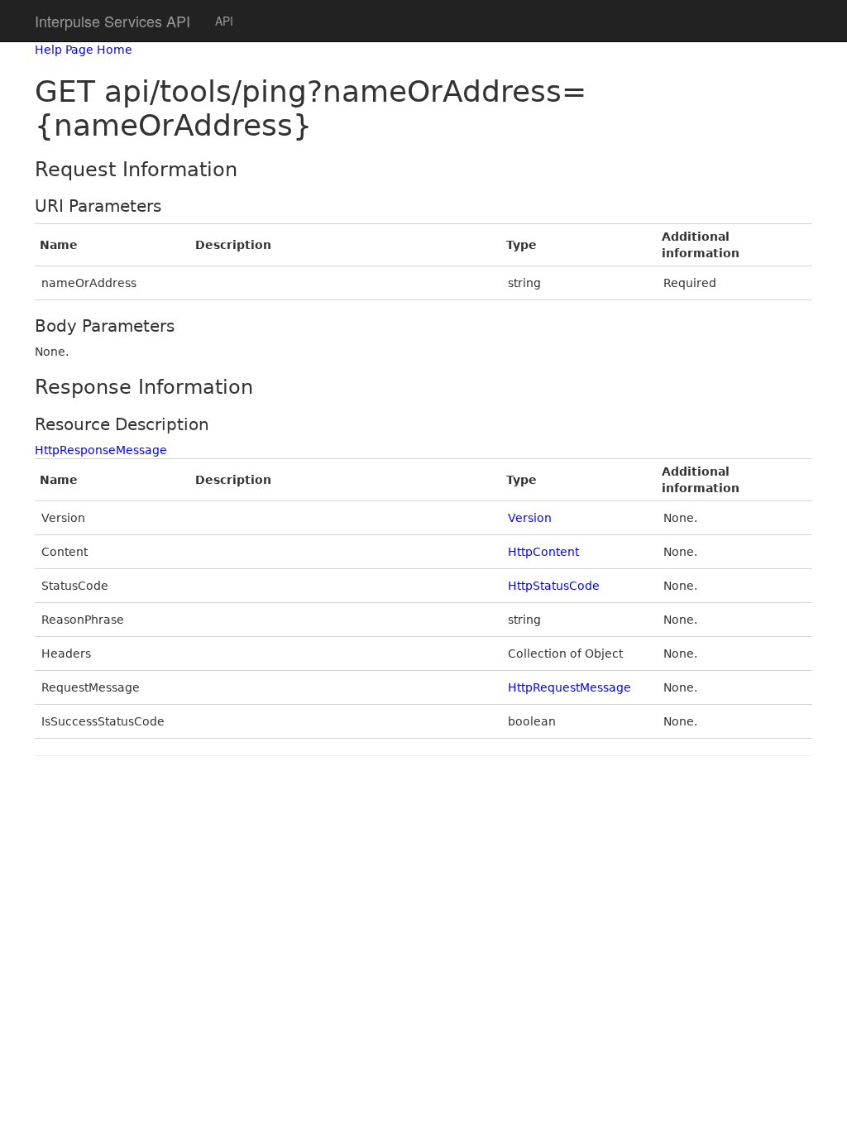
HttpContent (543, 551)
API (224, 20)
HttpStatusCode (554, 585)
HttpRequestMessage (569, 687)
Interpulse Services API (112, 20)
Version (530, 517)
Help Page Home (83, 49)
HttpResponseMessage (101, 450)
